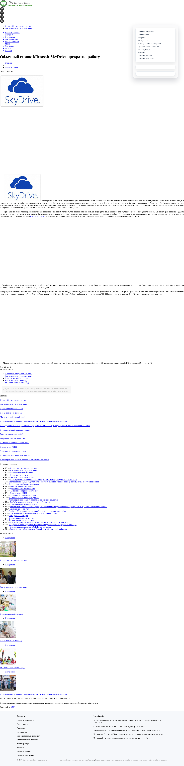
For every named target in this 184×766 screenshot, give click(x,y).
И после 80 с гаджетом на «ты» (18, 26)
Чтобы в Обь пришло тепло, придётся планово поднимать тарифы (37, 511)
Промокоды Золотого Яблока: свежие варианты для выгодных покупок (124, 734)
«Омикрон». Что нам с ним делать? (15, 455)
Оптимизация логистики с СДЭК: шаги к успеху (31, 527)
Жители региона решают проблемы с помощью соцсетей (24, 460)
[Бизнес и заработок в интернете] (16, 6)
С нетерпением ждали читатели (23, 504)
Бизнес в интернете (25, 720)
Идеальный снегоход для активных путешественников (51, 391)
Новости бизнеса (12, 67)
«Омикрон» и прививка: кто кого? (14, 443)
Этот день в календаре (18, 516)
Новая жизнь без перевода (16, 380)
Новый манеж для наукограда (21, 518)
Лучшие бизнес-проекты (27, 740)
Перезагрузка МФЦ (8, 447)
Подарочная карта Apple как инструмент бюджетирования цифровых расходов (29, 388)
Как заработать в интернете (28, 736)
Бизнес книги (23, 724)
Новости (20, 747)
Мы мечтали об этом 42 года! (17, 383)
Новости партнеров (25, 755)
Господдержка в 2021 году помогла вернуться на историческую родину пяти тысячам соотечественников (45, 426)
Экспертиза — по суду (19, 509)
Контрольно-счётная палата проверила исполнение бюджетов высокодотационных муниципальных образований (58, 507)
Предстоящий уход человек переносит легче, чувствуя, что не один (39, 522)
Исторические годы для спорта (22, 520)
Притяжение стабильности (16, 378)
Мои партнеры (23, 744)
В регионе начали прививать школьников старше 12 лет (33, 513)
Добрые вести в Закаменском (12, 438)
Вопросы (21, 728)
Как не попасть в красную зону (18, 28)
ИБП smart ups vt (37, 216)
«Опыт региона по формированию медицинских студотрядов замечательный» (33, 421)
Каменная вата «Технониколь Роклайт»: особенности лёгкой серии (37, 389)
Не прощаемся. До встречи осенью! (15, 430)
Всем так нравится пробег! (11, 434)
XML (13, 707)
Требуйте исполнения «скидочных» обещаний (30, 502)
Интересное (10, 538)
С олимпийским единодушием (13, 451)
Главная (8, 63)
